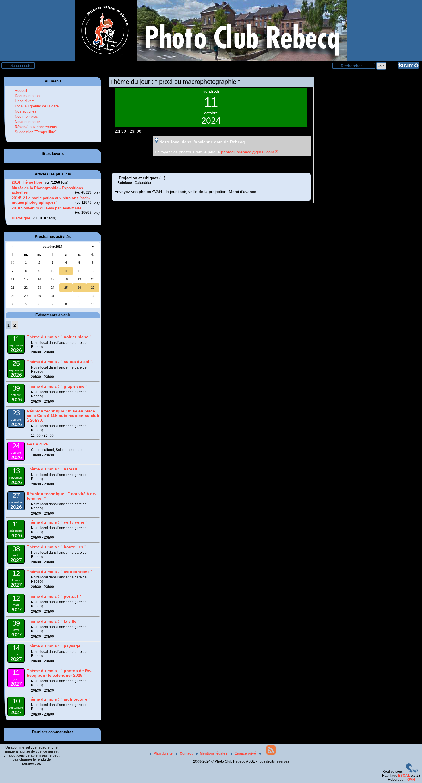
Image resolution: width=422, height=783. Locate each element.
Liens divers (25, 101)
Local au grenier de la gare (37, 106)
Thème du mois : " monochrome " (60, 571)
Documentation (27, 96)
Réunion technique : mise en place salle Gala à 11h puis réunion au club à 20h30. (63, 416)
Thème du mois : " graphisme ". (58, 386)
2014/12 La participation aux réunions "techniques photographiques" (51, 200)
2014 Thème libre (27, 182)
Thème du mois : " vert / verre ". (58, 522)
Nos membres (26, 116)
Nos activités (25, 111)
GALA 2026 (37, 444)
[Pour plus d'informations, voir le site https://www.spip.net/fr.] (412, 772)
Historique (21, 218)
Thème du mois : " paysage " (55, 646)
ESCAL (404, 776)
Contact (186, 753)
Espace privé (246, 753)
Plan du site (163, 753)
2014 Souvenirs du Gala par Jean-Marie (46, 208)
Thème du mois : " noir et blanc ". (60, 337)
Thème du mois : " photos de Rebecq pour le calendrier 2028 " (59, 673)
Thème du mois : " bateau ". (54, 469)
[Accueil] (211, 59)
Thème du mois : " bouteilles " (56, 547)
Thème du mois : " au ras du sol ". (60, 361)
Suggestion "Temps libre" (36, 132)
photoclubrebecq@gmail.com (247, 152)
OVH (411, 780)
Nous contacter (27, 121)
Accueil (21, 90)
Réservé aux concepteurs (36, 127)
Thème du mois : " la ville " (53, 621)
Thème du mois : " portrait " (54, 596)
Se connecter (21, 65)
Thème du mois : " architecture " (58, 699)
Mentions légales (214, 753)
